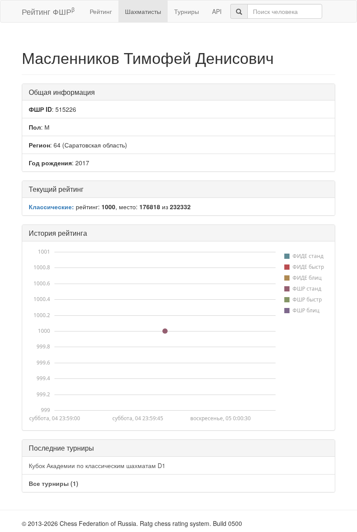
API (217, 11)
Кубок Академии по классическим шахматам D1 (97, 465)
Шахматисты (143, 11)
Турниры (186, 11)
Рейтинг (101, 11)
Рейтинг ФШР (48, 11)
